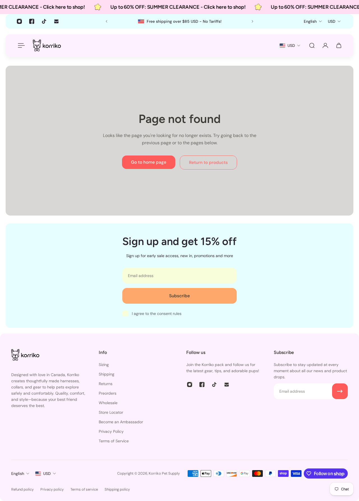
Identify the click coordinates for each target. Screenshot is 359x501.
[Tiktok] (44, 21)
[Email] (56, 21)
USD (47, 473)
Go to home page (148, 162)
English (17, 473)
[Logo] (47, 45)
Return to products (208, 162)
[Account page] (325, 45)
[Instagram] (19, 21)
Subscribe (179, 296)
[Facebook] (32, 21)
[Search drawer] (312, 45)
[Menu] (20, 45)
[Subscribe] (340, 391)
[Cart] (339, 45)
